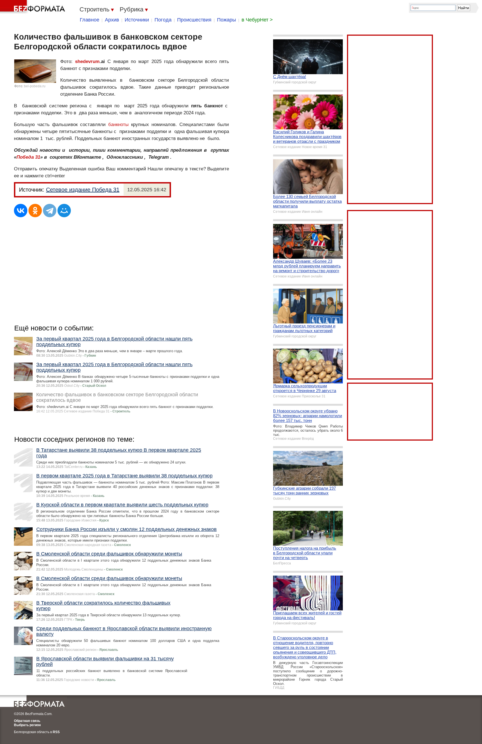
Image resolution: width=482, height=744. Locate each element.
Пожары (226, 20)
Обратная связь (27, 721)
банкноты (118, 124)
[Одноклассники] (35, 210)
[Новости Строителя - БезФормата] (33, 7)
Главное (89, 20)
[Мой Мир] (64, 210)
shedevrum (87, 61)
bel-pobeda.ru (34, 86)
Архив (112, 20)
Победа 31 (28, 157)
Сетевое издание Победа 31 (82, 190)
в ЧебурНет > (257, 20)
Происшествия (194, 20)
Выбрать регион (27, 725)
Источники (137, 20)
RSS (56, 732)
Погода (163, 20)
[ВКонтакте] (20, 210)
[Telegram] (49, 210)
